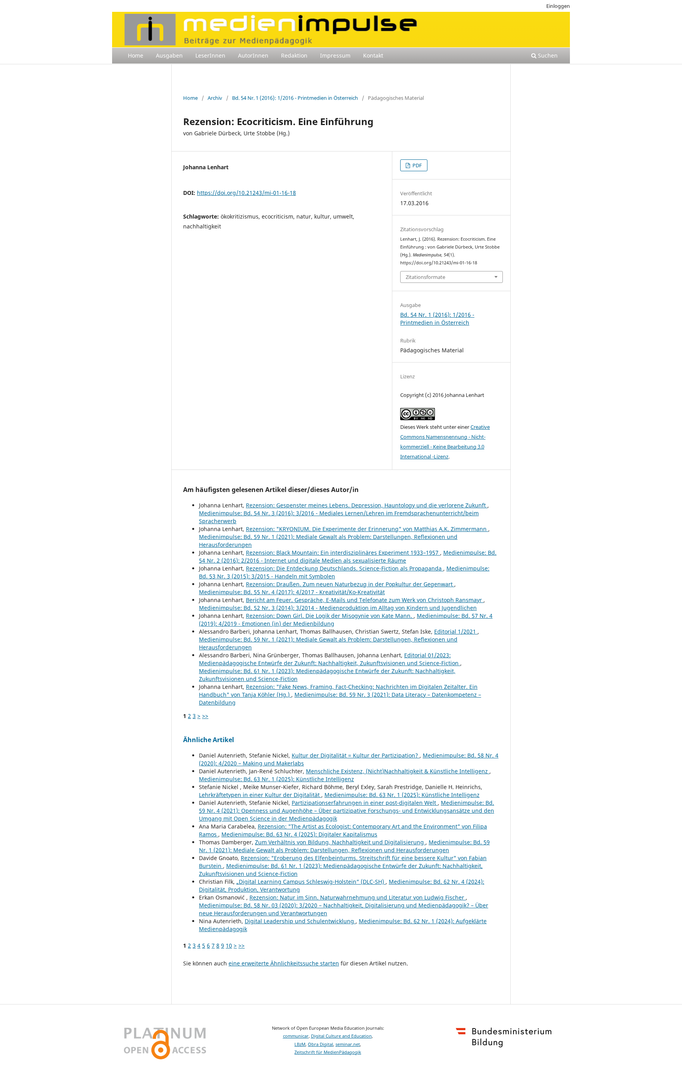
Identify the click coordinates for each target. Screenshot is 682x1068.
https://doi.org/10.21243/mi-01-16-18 (246, 192)
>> (205, 716)
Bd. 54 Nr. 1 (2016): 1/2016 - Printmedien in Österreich (295, 97)
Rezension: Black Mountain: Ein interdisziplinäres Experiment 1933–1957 (343, 552)
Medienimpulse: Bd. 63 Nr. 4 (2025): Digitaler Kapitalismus (299, 834)
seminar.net (347, 1044)
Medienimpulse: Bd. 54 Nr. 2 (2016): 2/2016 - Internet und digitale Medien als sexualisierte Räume (348, 556)
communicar (296, 1036)
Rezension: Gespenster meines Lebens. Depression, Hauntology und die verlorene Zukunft (366, 505)
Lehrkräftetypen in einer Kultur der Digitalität (260, 795)
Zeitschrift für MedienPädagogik (327, 1052)
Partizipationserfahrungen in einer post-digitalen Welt (365, 802)
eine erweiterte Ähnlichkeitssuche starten (284, 963)
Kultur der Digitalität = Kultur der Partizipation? (356, 755)
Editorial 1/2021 (456, 631)
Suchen (547, 55)
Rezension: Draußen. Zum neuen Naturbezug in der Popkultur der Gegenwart (350, 584)
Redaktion (294, 55)
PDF (416, 165)
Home (135, 55)
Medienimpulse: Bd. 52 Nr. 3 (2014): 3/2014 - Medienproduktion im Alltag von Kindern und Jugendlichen (338, 608)
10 (229, 945)
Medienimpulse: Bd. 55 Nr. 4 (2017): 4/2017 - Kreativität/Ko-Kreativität (292, 592)
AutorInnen (253, 55)
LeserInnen (210, 55)
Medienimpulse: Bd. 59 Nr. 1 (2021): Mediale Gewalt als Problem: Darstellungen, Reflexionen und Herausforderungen (344, 846)
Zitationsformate (425, 277)
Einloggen (558, 5)
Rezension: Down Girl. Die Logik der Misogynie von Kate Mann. (330, 615)
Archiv (215, 97)
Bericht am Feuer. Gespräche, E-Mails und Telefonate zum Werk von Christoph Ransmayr (364, 600)
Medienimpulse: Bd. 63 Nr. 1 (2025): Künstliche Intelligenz (276, 779)
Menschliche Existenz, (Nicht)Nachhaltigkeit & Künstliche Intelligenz (397, 771)
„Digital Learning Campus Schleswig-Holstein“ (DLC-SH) (311, 881)
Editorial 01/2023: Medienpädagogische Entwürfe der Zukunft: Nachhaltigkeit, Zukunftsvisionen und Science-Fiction (329, 659)
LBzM (299, 1044)
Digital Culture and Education (341, 1036)
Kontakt (373, 55)
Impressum (335, 55)
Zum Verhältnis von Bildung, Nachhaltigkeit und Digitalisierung (340, 842)
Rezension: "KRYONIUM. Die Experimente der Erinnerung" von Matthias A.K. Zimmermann (367, 529)
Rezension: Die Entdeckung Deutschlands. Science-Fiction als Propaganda (344, 568)
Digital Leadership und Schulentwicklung (300, 921)
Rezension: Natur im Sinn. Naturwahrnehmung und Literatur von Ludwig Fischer (357, 897)
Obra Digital (320, 1044)
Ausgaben (169, 55)
